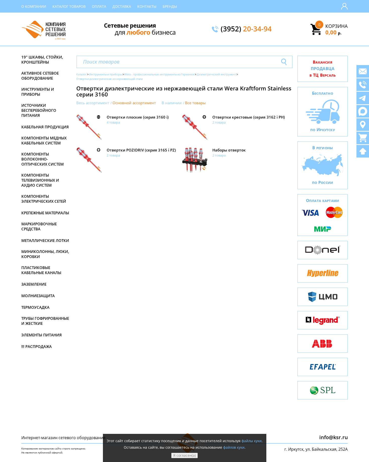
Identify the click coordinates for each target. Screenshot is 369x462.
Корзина (336, 26)
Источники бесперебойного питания (38, 110)
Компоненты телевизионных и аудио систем (40, 180)
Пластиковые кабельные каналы (41, 270)
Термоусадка (35, 307)
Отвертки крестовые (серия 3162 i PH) (248, 117)
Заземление (33, 284)
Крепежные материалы (45, 212)
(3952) (246, 29)
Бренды (170, 6)
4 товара (113, 122)
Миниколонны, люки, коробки (45, 254)
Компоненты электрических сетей (43, 199)
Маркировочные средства (39, 226)
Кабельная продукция (45, 126)
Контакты (146, 6)
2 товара (219, 122)
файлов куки (233, 447)
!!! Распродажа (36, 346)
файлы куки (251, 440)
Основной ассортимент (134, 102)
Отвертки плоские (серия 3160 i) (138, 117)
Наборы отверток (229, 149)
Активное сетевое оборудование (40, 76)
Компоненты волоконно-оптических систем (42, 159)
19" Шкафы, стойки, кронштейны (42, 60)
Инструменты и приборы (37, 92)
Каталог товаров (69, 6)
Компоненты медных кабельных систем (44, 140)
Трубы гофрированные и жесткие (45, 321)
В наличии (172, 102)
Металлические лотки (45, 240)
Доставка (121, 6)
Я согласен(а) (184, 455)
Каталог (81, 74)
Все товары (195, 102)
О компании (33, 6)
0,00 (333, 32)
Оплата (99, 6)
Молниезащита (38, 295)
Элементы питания (41, 334)
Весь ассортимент (92, 102)
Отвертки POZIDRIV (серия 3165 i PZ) (141, 149)
